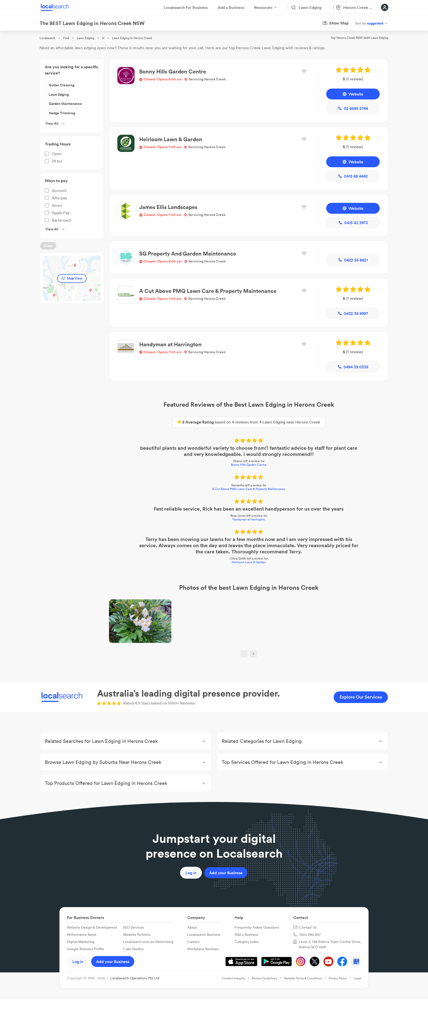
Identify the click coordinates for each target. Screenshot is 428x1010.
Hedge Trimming (62, 113)
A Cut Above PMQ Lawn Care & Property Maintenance (248, 489)
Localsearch (47, 38)
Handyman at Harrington (248, 519)
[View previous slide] (244, 654)
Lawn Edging (85, 38)
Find (66, 38)
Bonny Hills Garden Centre (249, 465)
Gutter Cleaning (61, 85)
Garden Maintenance (65, 103)
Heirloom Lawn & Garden (249, 562)
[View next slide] (253, 654)
